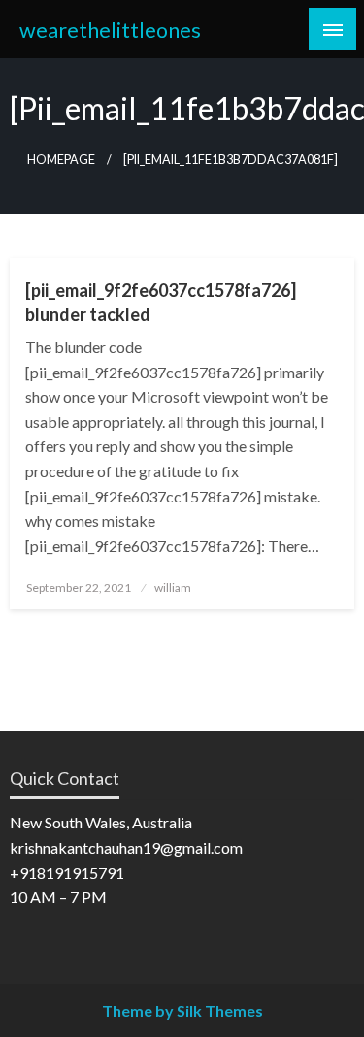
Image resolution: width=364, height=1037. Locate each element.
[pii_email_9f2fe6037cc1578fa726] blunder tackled (160, 302)
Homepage (61, 159)
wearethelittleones (110, 30)
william (172, 587)
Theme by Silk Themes (182, 1010)
